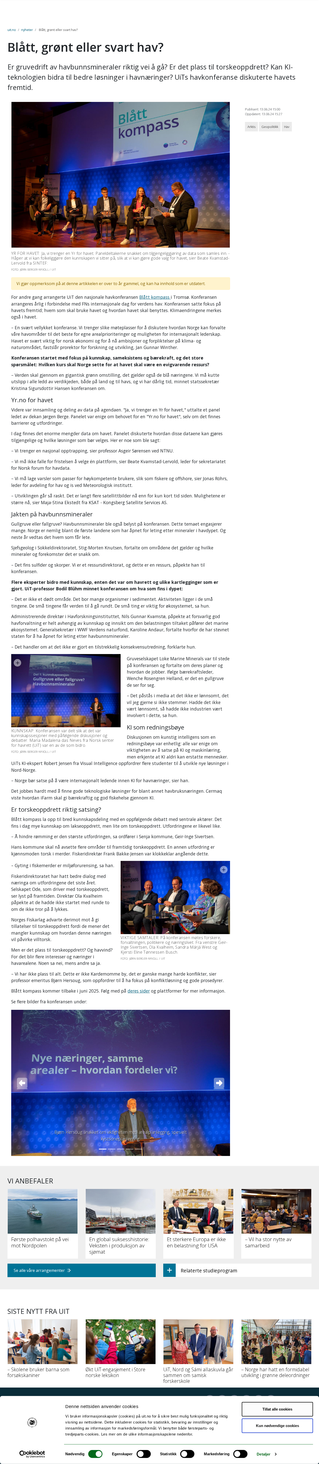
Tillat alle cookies (277, 1409)
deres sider (139, 991)
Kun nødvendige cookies (277, 1425)
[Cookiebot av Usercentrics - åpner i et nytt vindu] (32, 1454)
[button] (22, 1083)
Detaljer (263, 1454)
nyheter (27, 29)
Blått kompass (155, 297)
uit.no (11, 29)
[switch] (144, 1454)
